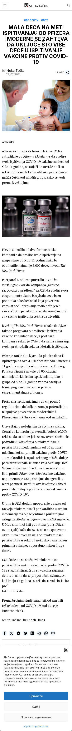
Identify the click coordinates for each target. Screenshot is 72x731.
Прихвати (36, 696)
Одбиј (36, 706)
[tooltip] (4, 633)
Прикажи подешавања (36, 717)
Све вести (31, 20)
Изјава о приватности (36, 726)
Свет (44, 20)
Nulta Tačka (15, 71)
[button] (66, 650)
